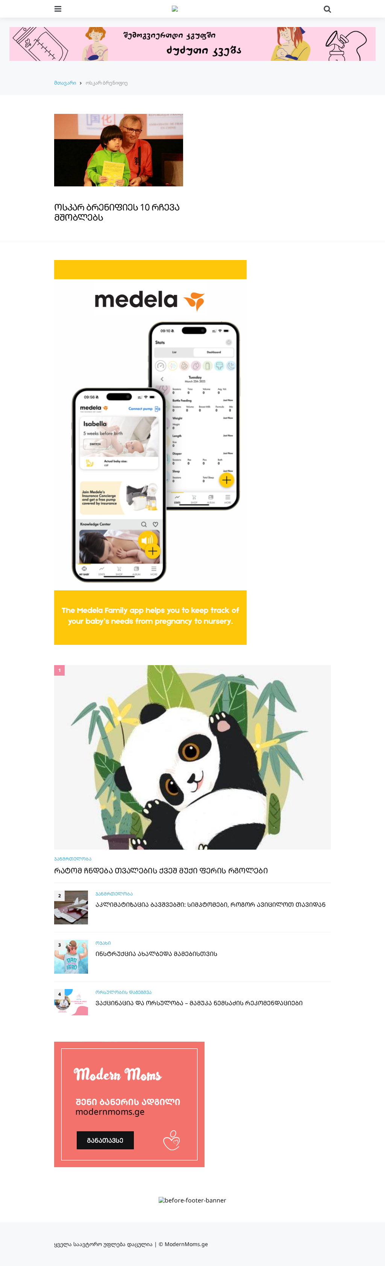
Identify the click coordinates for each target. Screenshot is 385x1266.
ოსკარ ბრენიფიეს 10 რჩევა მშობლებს (116, 212)
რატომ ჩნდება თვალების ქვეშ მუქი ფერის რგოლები (161, 870)
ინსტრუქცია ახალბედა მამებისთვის (156, 954)
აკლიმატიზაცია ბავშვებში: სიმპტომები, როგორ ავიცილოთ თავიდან (210, 905)
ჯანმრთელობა (72, 859)
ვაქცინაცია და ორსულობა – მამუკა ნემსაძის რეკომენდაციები (199, 1003)
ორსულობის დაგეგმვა (123, 992)
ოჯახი (103, 943)
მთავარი (65, 82)
